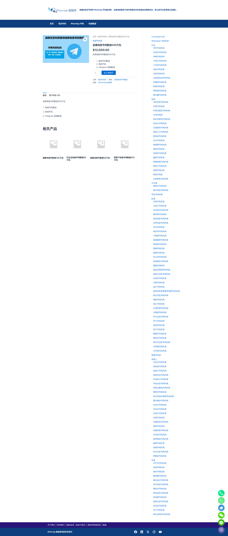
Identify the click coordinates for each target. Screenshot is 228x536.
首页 (52, 24)
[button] (85, 39)
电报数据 (92, 24)
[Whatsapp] (221, 500)
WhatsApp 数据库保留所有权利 (60, 532)
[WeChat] (221, 515)
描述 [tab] (45, 95)
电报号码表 (102, 37)
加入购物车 (108, 73)
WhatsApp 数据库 (105, 82)
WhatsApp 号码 (77, 24)
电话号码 (62, 24)
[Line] (221, 522)
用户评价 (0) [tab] (54, 95)
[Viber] (221, 530)
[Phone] (221, 493)
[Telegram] (221, 508)
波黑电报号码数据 (121, 80)
